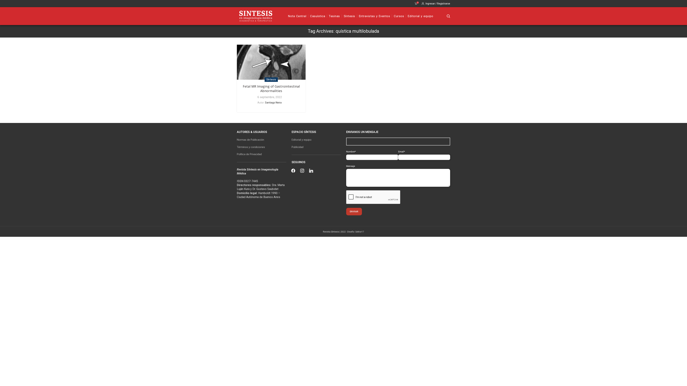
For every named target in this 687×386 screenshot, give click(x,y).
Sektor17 (359, 232)
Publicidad (297, 147)
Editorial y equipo (301, 139)
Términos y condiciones (251, 147)
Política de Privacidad (249, 154)
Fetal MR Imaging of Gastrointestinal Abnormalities (271, 88)
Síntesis (271, 79)
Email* (401, 151)
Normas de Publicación (250, 139)
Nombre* (351, 151)
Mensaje (350, 166)
